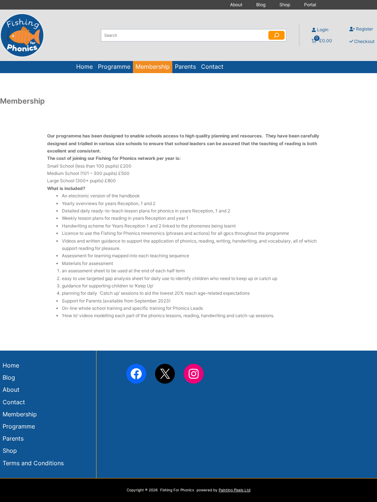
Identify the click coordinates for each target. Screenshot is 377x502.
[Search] (276, 35)
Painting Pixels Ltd (234, 490)
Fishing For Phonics (177, 490)
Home (84, 66)
